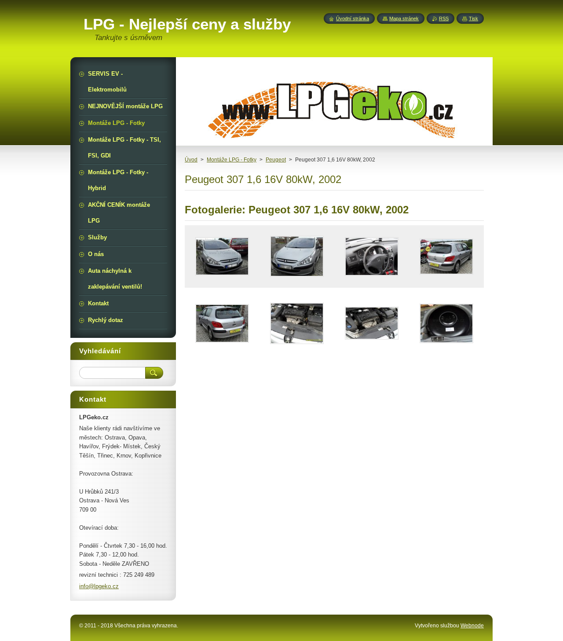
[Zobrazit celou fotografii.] (222, 256)
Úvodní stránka (352, 18)
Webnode (472, 625)
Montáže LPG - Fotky (231, 159)
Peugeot (276, 159)
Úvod (191, 159)
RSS (444, 18)
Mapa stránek (404, 18)
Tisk (473, 18)
